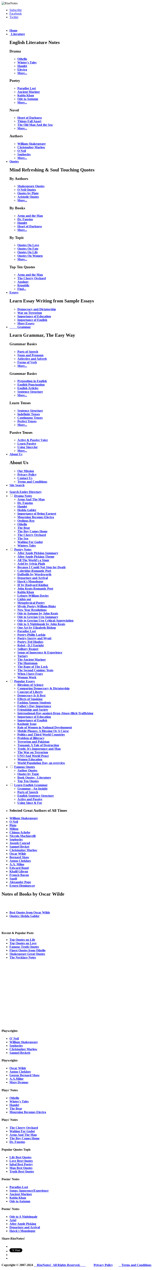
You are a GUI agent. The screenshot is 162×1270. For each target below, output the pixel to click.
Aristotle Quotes (28, 196)
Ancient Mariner (28, 92)
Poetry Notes (22, 549)
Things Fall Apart (29, 121)
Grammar (20, 327)
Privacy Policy (27, 474)
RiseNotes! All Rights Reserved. (60, 1265)
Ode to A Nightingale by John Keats (41, 624)
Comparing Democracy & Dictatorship (43, 688)
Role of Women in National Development (44, 727)
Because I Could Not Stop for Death (41, 567)
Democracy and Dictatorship (36, 309)
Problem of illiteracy (30, 738)
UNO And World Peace (33, 756)
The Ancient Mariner (31, 659)
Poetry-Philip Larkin (31, 634)
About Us (15, 454)
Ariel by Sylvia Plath (31, 563)
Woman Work (26, 677)
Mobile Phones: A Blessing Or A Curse (43, 731)
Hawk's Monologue (30, 581)
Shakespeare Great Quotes (27, 954)
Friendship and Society (32, 709)
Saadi (13, 878)
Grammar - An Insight (32, 788)
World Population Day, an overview (41, 763)
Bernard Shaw (19, 857)
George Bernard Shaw (24, 1075)
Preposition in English (32, 381)
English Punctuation (31, 384)
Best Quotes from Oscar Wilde (29, 912)
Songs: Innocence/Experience (29, 1190)
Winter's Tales (27, 62)
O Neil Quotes (26, 189)
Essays (13, 292)
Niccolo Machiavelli (22, 836)
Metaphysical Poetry (31, 602)
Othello (22, 59)
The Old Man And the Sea (35, 124)
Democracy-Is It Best (31, 695)
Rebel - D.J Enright (30, 645)
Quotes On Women (30, 255)
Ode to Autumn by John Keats (37, 613)
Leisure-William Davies (33, 595)
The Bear (23, 527)
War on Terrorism (29, 312)
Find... (21, 289)
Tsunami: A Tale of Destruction (38, 745)
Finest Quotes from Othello (27, 950)
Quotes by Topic (28, 774)
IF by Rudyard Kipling (32, 585)
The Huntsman (27, 663)
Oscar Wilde (17, 853)
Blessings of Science (30, 684)
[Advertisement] (81, 993)
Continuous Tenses (30, 417)
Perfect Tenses (27, 421)
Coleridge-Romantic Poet (34, 570)
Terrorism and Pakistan (33, 741)
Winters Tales (26, 545)
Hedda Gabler (26, 510)
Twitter (13, 17)
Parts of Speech (27, 351)
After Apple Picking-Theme (35, 556)
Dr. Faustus (25, 219)
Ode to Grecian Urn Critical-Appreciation (45, 620)
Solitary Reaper (28, 649)
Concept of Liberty (30, 692)
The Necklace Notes (22, 957)
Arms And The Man (31, 499)
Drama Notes (23, 496)
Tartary (22, 656)
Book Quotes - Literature (34, 777)
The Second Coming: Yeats (35, 670)
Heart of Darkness (29, 117)
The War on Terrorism (32, 752)
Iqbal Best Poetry (21, 1164)
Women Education (29, 759)
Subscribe (15, 10)
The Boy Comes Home (32, 531)
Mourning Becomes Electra (35, 517)
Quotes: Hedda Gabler (24, 916)
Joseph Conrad (19, 843)
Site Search (16, 485)
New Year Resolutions (32, 610)
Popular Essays (24, 681)
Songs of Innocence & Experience (39, 652)
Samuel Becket (19, 846)
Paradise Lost (26, 88)
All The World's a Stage (33, 560)
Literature (17, 34)
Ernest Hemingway (22, 885)
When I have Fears (30, 673)
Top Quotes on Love (23, 943)
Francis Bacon (19, 875)
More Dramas (18, 1082)
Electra (22, 69)
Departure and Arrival (32, 578)
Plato (12, 825)
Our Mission (25, 471)
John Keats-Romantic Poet (35, 588)
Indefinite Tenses (28, 414)
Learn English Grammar (31, 785)
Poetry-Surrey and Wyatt (34, 638)
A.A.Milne (16, 1078)
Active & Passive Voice (32, 440)
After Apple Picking (22, 1223)
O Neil (21, 150)
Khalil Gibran (18, 871)
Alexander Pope (20, 882)
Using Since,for (27, 447)
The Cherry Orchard (31, 278)
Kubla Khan (25, 95)
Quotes (14, 161)
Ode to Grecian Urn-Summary (37, 617)
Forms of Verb (27, 362)
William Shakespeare (31, 143)
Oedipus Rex (26, 520)
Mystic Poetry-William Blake (36, 606)
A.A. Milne (16, 864)
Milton (13, 828)
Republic (23, 285)
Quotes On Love (28, 245)
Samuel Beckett (19, 1052)
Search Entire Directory (25, 492)
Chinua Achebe (19, 832)
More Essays (25, 323)
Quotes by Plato (28, 193)
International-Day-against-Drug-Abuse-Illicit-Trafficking (55, 713)
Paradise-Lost (18, 1187)
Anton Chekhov (20, 860)
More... (22, 73)
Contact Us (24, 478)
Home (13, 30)
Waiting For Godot (30, 542)
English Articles (27, 388)
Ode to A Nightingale (23, 1216)
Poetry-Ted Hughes (30, 641)
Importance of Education (34, 316)
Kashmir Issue (27, 724)
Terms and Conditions (32, 481)
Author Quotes (27, 770)
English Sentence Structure (35, 795)
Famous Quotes (24, 767)
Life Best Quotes (20, 1157)
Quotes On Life (27, 252)
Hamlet (22, 66)
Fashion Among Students (34, 702)
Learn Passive (26, 443)
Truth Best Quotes (21, 1171)
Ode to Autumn (27, 99)
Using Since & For (29, 802)
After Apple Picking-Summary (37, 553)
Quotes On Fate (27, 248)
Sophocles (24, 154)
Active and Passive (29, 799)
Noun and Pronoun (30, 355)
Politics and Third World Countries (41, 734)
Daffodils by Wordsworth (34, 574)
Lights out (24, 599)
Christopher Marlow (31, 147)
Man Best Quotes (20, 1168)
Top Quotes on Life (22, 939)
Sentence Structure (30, 391)
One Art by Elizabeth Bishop (36, 627)
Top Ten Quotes (28, 781)
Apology (23, 281)
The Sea (22, 538)
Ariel (12, 1220)
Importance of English (32, 320)
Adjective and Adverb (32, 358)
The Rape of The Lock (32, 666)
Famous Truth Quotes (24, 946)
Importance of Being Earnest (36, 513)
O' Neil (14, 1038)
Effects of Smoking (29, 699)
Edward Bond (19, 868)
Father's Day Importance (34, 706)
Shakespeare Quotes (30, 186)
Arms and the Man (30, 215)
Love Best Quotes (21, 1160)
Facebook (15, 13)
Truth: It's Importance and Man (39, 748)
